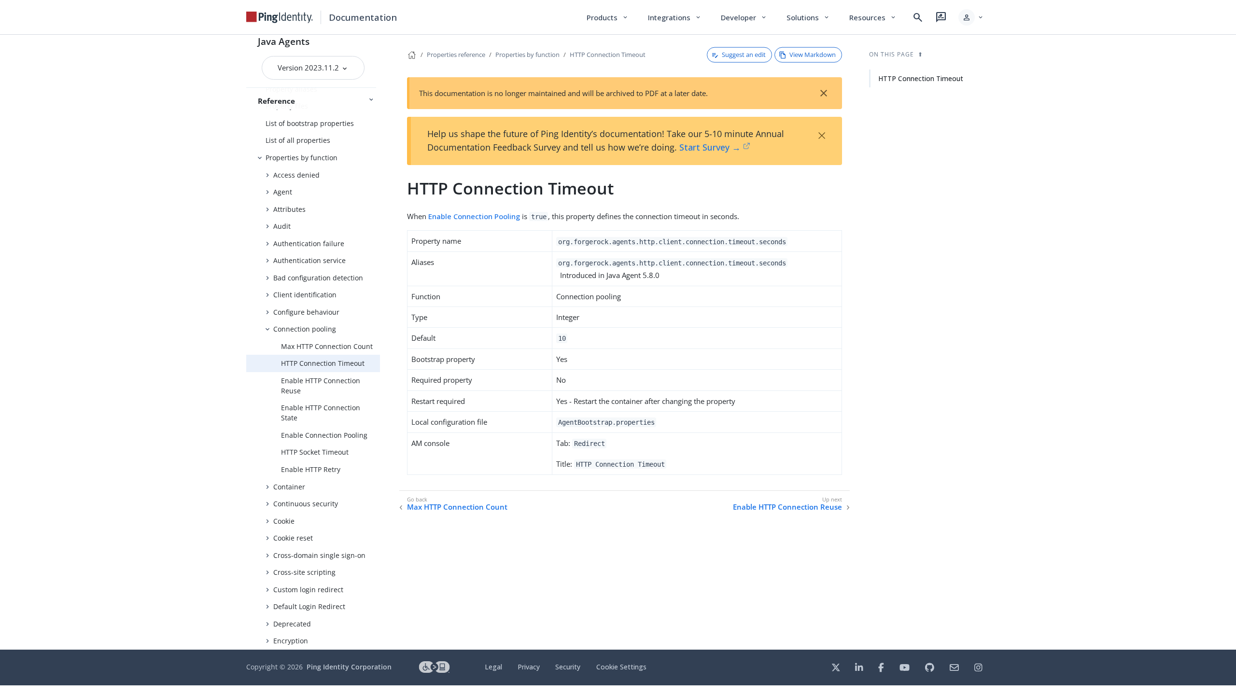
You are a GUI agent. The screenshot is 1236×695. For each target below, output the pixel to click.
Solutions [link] (808, 17)
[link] (279, 17)
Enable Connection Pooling (324, 435)
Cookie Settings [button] (621, 666)
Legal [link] (493, 666)
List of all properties (298, 140)
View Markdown (812, 54)
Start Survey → (710, 147)
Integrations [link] (675, 17)
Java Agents (283, 41)
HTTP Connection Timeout (323, 363)
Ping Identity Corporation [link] (349, 666)
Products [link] (608, 17)
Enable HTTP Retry (310, 469)
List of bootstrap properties (310, 123)
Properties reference (456, 54)
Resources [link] (873, 17)
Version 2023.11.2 (309, 67)
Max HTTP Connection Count (327, 346)
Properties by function (301, 157)
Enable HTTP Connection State (320, 412)
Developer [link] (744, 17)
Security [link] (567, 666)
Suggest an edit (744, 54)
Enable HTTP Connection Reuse (320, 385)
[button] (971, 17)
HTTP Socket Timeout (315, 452)
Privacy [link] (529, 666)
